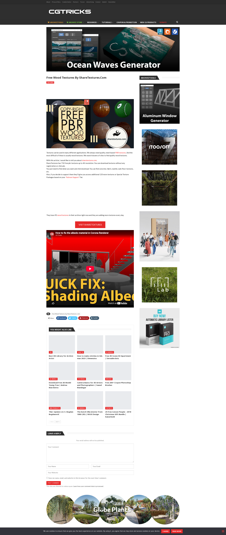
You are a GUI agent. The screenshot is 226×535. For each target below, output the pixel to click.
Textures (50, 82)
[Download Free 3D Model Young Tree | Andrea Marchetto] (62, 371)
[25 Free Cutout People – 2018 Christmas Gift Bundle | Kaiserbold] (118, 400)
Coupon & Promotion (127, 22)
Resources (92, 22)
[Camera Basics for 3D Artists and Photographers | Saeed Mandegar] (90, 371)
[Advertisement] (90, 91)
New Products (55, 408)
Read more (176, 531)
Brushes (109, 379)
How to (80, 352)
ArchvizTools (56, 22)
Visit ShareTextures (90, 224)
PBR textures (120, 153)
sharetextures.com (89, 160)
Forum (82, 2)
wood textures (63, 215)
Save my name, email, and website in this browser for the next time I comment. (77, 478)
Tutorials (106, 22)
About (48, 2)
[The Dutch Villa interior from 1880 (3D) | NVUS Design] (90, 400)
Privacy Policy (56, 2)
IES (51, 352)
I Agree (165, 531)
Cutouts (109, 408)
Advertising (90, 2)
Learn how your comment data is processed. (88, 486)
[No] (223, 531)
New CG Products (148, 22)
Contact (97, 2)
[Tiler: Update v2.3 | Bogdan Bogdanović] (62, 400)
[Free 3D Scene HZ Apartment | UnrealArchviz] (118, 344)
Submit (104, 2)
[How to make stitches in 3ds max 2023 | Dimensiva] (90, 344)
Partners (76, 2)
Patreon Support (72, 177)
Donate (163, 22)
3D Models (109, 352)
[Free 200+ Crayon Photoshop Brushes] (118, 371)
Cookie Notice (66, 2)
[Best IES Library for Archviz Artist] (62, 344)
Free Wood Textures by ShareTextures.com (66, 314)
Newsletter (111, 2)
